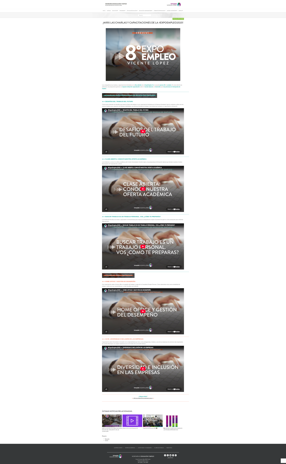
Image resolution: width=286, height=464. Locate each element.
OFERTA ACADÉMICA (130, 447)
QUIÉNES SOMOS (118, 447)
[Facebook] (165, 455)
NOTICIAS (109, 10)
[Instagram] (173, 455)
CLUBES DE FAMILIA (159, 447)
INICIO (104, 10)
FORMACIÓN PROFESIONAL (159, 10)
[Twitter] (168, 455)
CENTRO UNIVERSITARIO (172, 10)
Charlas (106, 440)
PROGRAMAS (122, 10)
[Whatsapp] (176, 455)
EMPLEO (180, 10)
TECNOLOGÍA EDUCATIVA (132, 10)
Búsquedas (107, 439)
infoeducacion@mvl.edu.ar (142, 461)
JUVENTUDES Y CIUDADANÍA (145, 447)
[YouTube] (170, 455)
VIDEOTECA (169, 447)
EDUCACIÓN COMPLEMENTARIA (145, 10)
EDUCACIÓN (114, 10)
